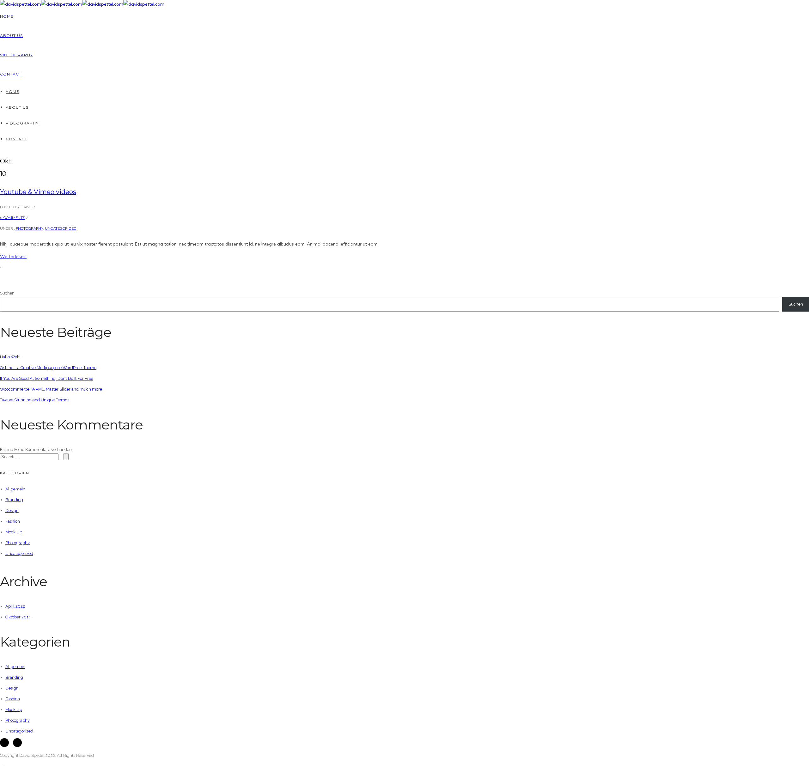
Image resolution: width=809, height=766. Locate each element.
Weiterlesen (13, 256)
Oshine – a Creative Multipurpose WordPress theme (48, 367)
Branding (14, 499)
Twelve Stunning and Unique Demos (34, 400)
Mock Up (13, 532)
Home (7, 16)
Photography (29, 228)
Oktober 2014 (18, 617)
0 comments (12, 218)
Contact (10, 74)
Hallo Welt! (10, 357)
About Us (11, 35)
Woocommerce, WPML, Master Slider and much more (51, 389)
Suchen (7, 293)
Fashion (12, 521)
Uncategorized (60, 228)
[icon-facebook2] (6, 742)
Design (12, 510)
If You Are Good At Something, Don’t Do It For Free (46, 378)
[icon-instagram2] (17, 742)
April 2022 (15, 606)
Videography (16, 54)
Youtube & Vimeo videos (38, 192)
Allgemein (15, 489)
